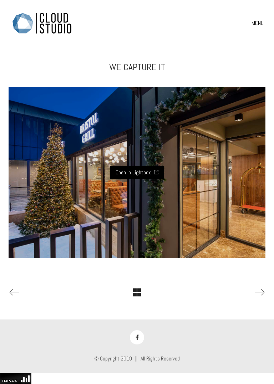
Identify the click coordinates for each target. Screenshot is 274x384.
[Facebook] (137, 337)
